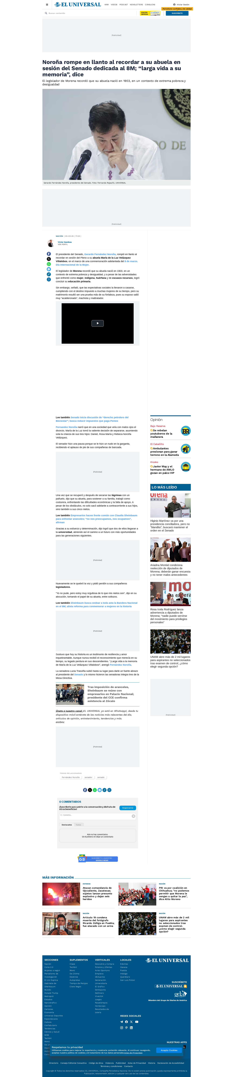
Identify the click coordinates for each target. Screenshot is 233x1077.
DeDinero (99, 993)
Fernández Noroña (71, 777)
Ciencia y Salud (51, 1032)
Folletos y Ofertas (103, 967)
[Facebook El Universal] (126, 1022)
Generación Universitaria (101, 981)
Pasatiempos (101, 1003)
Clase (72, 964)
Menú (47, 1041)
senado (100, 777)
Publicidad (121, 1063)
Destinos (74, 977)
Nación (59, 236)
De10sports (100, 990)
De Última (74, 974)
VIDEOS (114, 4)
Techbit (48, 1038)
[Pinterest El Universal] (126, 1027)
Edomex (124, 964)
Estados (48, 999)
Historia (151, 1063)
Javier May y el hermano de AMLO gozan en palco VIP (162, 469)
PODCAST (123, 4)
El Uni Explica (51, 980)
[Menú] (47, 4)
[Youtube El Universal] (137, 1022)
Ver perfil (63, 244)
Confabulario (50, 1025)
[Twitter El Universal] (131, 1022)
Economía (49, 1012)
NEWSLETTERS (136, 4)
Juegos (98, 999)
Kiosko (154, 462)
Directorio (53, 1063)
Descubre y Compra (104, 964)
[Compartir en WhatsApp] (49, 264)
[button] (177, 13)
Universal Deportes (53, 1016)
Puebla (123, 970)
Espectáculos (51, 1019)
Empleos (99, 974)
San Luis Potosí (127, 980)
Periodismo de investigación (51, 975)
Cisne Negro (75, 986)
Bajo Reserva (157, 426)
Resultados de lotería (102, 1010)
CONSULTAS (150, 4)
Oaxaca (123, 967)
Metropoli (49, 996)
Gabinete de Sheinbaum (50, 985)
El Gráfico (100, 986)
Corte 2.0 (48, 967)
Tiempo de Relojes (79, 983)
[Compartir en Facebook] (49, 254)
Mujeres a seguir (52, 970)
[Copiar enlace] (49, 274)
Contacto (128, 1066)
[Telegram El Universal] (121, 1022)
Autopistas (75, 980)
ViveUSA (99, 996)
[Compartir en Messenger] (49, 269)
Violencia (109, 1063)
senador (88, 777)
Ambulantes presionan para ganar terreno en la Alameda (164, 451)
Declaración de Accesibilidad (170, 1063)
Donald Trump (51, 993)
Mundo (47, 990)
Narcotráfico (50, 1003)
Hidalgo (124, 974)
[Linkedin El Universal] (131, 1027)
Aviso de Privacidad (137, 1063)
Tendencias (49, 1028)
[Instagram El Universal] (121, 1027)
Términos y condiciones (111, 1066)
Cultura (48, 1022)
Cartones (48, 1009)
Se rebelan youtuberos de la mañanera (161, 433)
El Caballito (157, 444)
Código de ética (96, 1063)
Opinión (156, 419)
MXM (106, 4)
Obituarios (100, 977)
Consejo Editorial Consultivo (73, 1063)
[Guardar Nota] (49, 279)
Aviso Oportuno (102, 970)
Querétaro (125, 977)
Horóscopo (100, 1006)
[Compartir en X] (49, 259)
